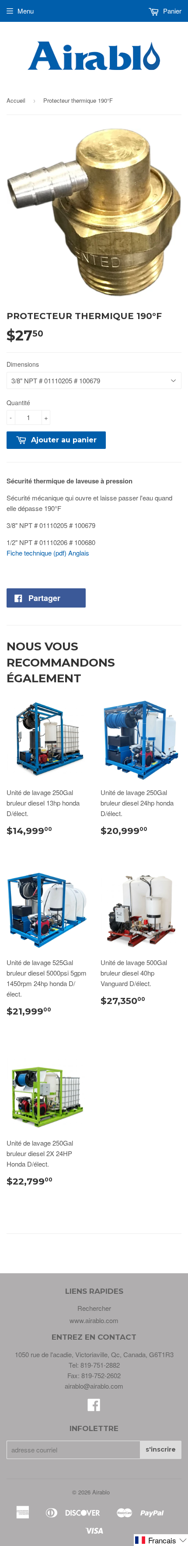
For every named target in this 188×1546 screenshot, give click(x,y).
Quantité (18, 402)
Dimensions (23, 364)
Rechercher (94, 1308)
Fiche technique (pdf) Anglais (48, 552)
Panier (171, 10)
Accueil (16, 100)
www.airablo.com (94, 1320)
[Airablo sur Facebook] (94, 1407)
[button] (161, 1540)
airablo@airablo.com (94, 1385)
